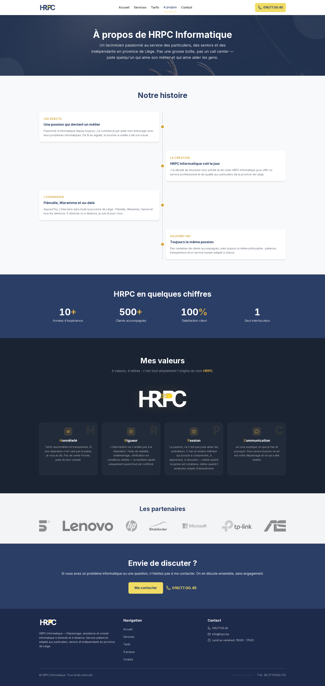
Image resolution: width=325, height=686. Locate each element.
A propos (170, 7)
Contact (186, 7)
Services (140, 7)
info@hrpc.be (220, 634)
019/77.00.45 (184, 588)
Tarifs (155, 7)
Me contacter (145, 588)
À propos (129, 651)
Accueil (124, 7)
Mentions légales (243, 675)
